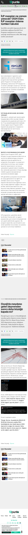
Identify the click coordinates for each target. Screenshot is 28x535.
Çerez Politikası (14, 516)
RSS (10, 515)
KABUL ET (16, 532)
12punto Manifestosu (25, 516)
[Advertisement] (14, 287)
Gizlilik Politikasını (9, 530)
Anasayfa (2, 9)
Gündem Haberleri (8, 9)
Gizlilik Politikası (19, 516)
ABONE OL (16, 41)
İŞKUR (3, 240)
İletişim (6, 515)
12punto (12, 234)
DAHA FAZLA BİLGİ (6, 532)
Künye (2, 515)
